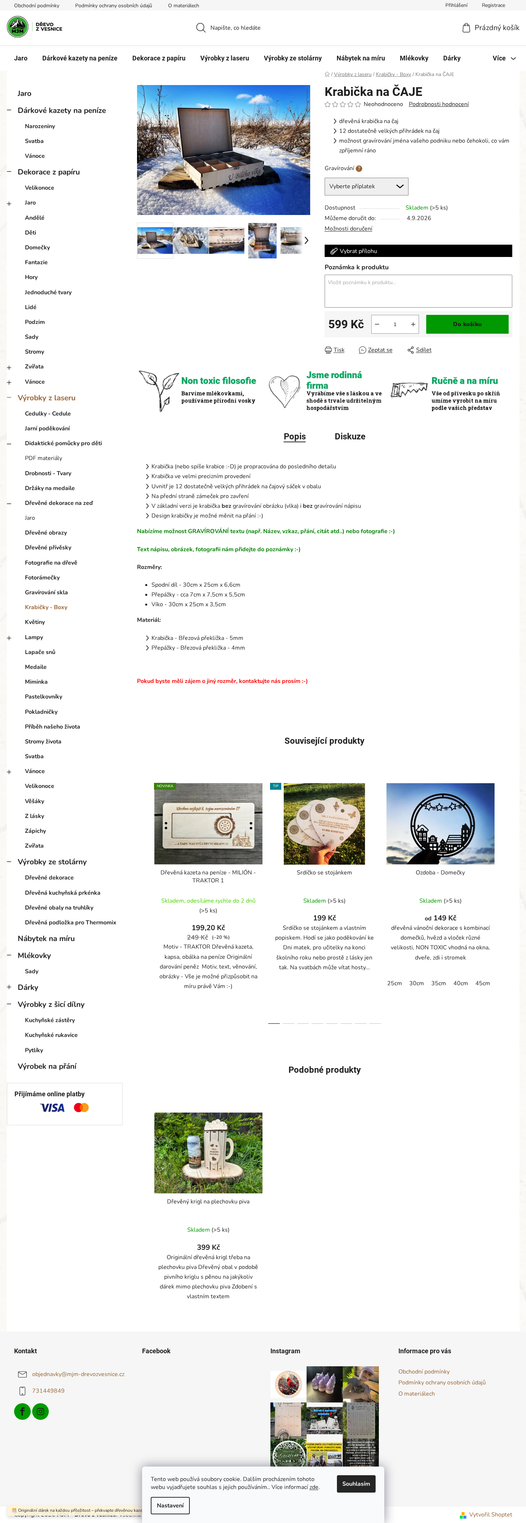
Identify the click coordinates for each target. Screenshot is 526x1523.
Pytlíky (34, 1050)
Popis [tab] (295, 436)
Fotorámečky (42, 578)
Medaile (36, 667)
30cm (416, 983)
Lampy (34, 637)
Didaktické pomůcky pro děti (63, 443)
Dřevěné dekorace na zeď (59, 503)
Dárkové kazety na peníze (62, 110)
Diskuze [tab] (350, 436)
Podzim (35, 322)
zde (313, 1487)
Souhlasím (356, 1484)
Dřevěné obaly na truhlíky (59, 908)
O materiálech (183, 5)
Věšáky (34, 801)
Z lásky (34, 816)
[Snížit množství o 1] (377, 324)
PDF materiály (43, 458)
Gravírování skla (46, 592)
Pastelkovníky (43, 697)
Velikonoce (39, 188)
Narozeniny (40, 126)
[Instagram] (40, 1411)
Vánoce (35, 156)
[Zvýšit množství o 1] (413, 324)
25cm (394, 983)
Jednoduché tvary (48, 292)
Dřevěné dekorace (49, 878)
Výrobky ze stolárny (52, 862)
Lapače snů (40, 652)
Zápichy (35, 831)
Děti (30, 233)
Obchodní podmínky (36, 5)
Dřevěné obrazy (46, 533)
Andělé (34, 218)
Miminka (36, 682)
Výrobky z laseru (47, 398)
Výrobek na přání (47, 1066)
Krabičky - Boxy (46, 607)
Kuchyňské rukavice (51, 1035)
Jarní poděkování (47, 429)
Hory (31, 277)
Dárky (28, 987)
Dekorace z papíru (49, 172)
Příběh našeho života (52, 727)
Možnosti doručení (348, 229)
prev (143, 901)
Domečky (37, 248)
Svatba (34, 141)
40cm (460, 983)
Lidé (31, 307)
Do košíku (467, 324)
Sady (31, 337)
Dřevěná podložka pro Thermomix (70, 923)
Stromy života (43, 742)
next (506, 901)
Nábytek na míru (46, 938)
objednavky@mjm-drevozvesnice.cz (78, 1374)
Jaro (24, 93)
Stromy (34, 352)
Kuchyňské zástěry (50, 1020)
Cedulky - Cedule (48, 414)
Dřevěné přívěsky (48, 548)
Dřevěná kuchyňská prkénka (63, 893)
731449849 (48, 1391)
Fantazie (36, 262)
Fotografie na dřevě (51, 563)
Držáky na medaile (50, 488)
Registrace (493, 5)
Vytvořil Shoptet (490, 1515)
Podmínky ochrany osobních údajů (113, 5)
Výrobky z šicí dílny (51, 1004)
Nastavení (170, 1506)
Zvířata (34, 367)
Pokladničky (41, 712)
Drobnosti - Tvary (48, 473)
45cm (482, 983)
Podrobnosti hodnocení (439, 104)
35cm (438, 983)
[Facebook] (22, 1411)
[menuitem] (21, 58)
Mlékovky (34, 955)
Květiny (35, 622)
